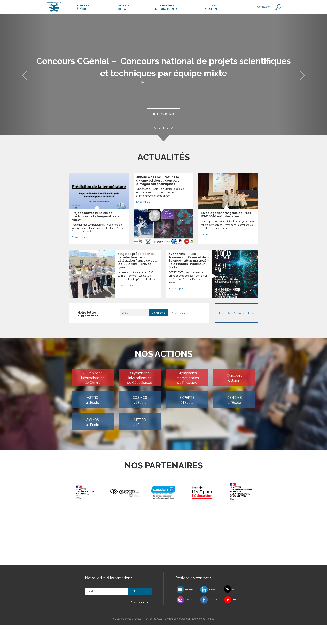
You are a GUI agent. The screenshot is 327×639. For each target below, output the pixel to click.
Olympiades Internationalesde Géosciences (140, 378)
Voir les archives (184, 313)
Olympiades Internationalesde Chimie (92, 378)
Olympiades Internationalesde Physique (187, 378)
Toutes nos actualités (236, 312)
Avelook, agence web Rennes (197, 618)
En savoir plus (163, 113)
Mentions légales (153, 618)
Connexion (263, 6)
